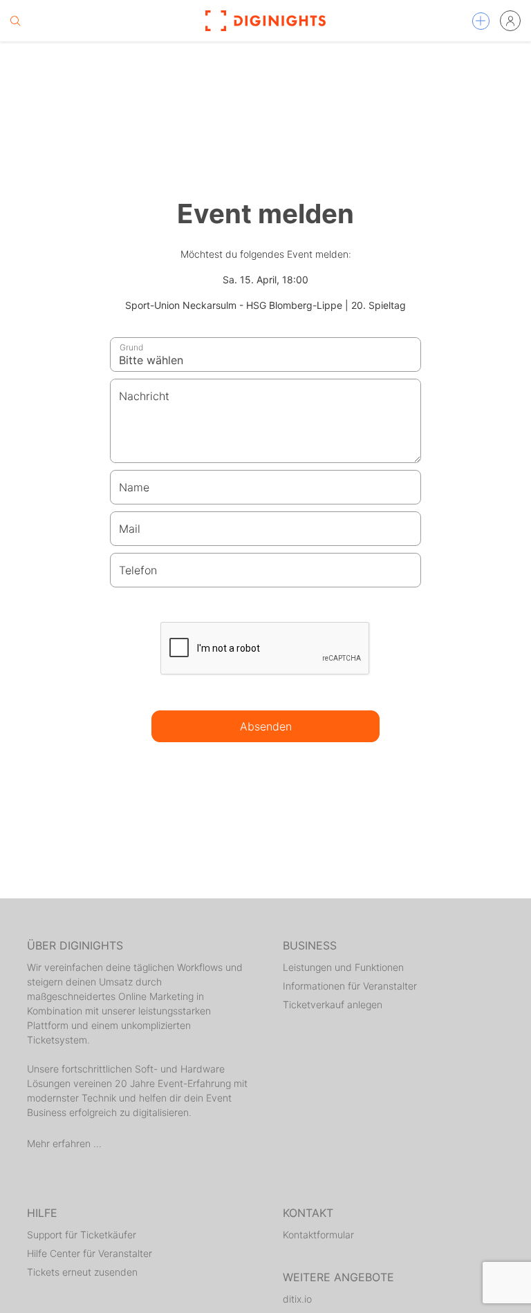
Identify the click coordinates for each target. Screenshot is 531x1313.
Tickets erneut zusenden (82, 1272)
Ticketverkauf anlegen (332, 1004)
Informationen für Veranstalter (350, 986)
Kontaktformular (318, 1234)
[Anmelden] (510, 20)
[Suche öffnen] (15, 20)
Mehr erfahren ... (64, 1143)
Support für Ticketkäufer (81, 1234)
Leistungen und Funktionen (343, 967)
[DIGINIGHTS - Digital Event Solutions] (265, 20)
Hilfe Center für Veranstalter (89, 1253)
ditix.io (297, 1299)
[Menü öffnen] (481, 21)
